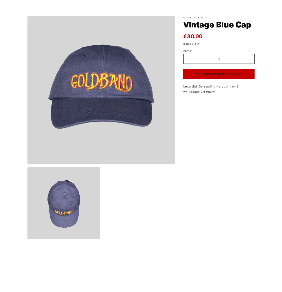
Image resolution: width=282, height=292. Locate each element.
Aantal (187, 50)
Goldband (88, 289)
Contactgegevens (192, 289)
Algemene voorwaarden (163, 289)
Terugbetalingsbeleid (111, 289)
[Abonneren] (173, 263)
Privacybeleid (136, 289)
